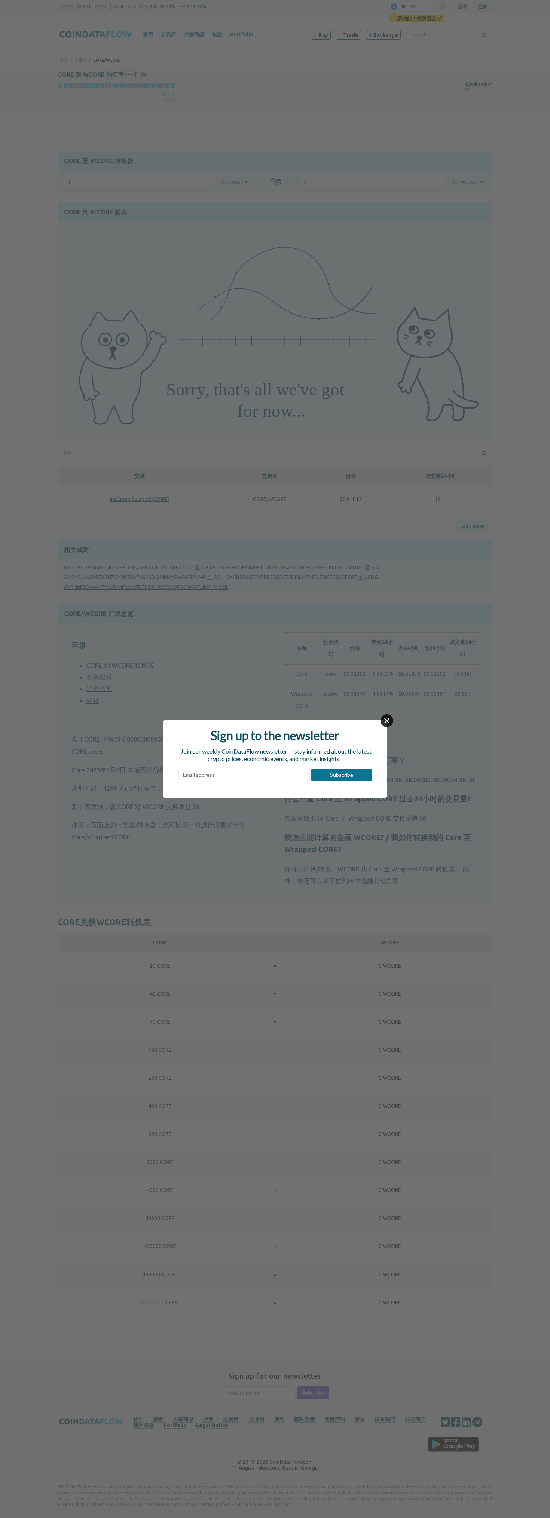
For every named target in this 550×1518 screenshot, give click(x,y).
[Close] (387, 720)
